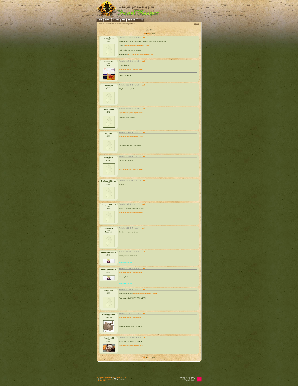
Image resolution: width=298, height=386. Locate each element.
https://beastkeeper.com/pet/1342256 (140, 54)
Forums (116, 20)
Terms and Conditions (104, 377)
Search (196, 24)
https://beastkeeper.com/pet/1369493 (131, 113)
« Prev (144, 33)
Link (143, 37)
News (107, 20)
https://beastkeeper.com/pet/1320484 (137, 46)
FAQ (113, 377)
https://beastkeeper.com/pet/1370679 (131, 136)
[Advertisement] (149, 369)
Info (123, 20)
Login (141, 20)
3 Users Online (101, 380)
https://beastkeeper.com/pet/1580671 (131, 272)
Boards (101, 24)
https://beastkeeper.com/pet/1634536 (131, 346)
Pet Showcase (117, 24)
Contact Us (119, 377)
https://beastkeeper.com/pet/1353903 (131, 69)
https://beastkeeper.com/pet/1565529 (131, 212)
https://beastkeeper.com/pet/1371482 (131, 169)
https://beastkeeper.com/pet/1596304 (145, 293)
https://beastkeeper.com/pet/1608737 (131, 317)
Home (100, 20)
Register (131, 20)
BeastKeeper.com (107, 379)
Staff (125, 377)
